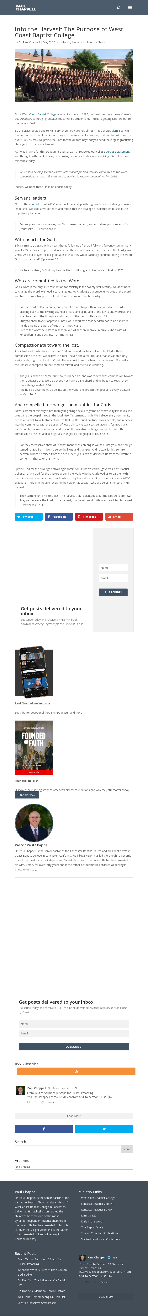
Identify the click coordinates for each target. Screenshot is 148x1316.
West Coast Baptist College (39, 114)
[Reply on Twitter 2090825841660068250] (29, 1102)
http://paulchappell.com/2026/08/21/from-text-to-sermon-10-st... (67, 1097)
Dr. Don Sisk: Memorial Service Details (41, 1291)
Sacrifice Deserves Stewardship (37, 1303)
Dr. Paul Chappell (29, 42)
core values (36, 204)
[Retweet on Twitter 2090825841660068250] (36, 1102)
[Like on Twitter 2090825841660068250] (43, 1102)
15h (75, 1088)
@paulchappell (61, 1088)
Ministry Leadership (73, 42)
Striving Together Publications (99, 1233)
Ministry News (96, 42)
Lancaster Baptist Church (97, 1204)
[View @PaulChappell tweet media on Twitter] (110, 1097)
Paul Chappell (36, 1088)
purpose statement (118, 151)
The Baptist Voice (92, 1227)
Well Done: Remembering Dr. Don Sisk (42, 1297)
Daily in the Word (92, 1221)
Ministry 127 (88, 1215)
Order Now (26, 795)
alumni (116, 130)
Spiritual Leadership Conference (101, 1239)
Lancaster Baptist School (96, 1209)
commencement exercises (82, 135)
